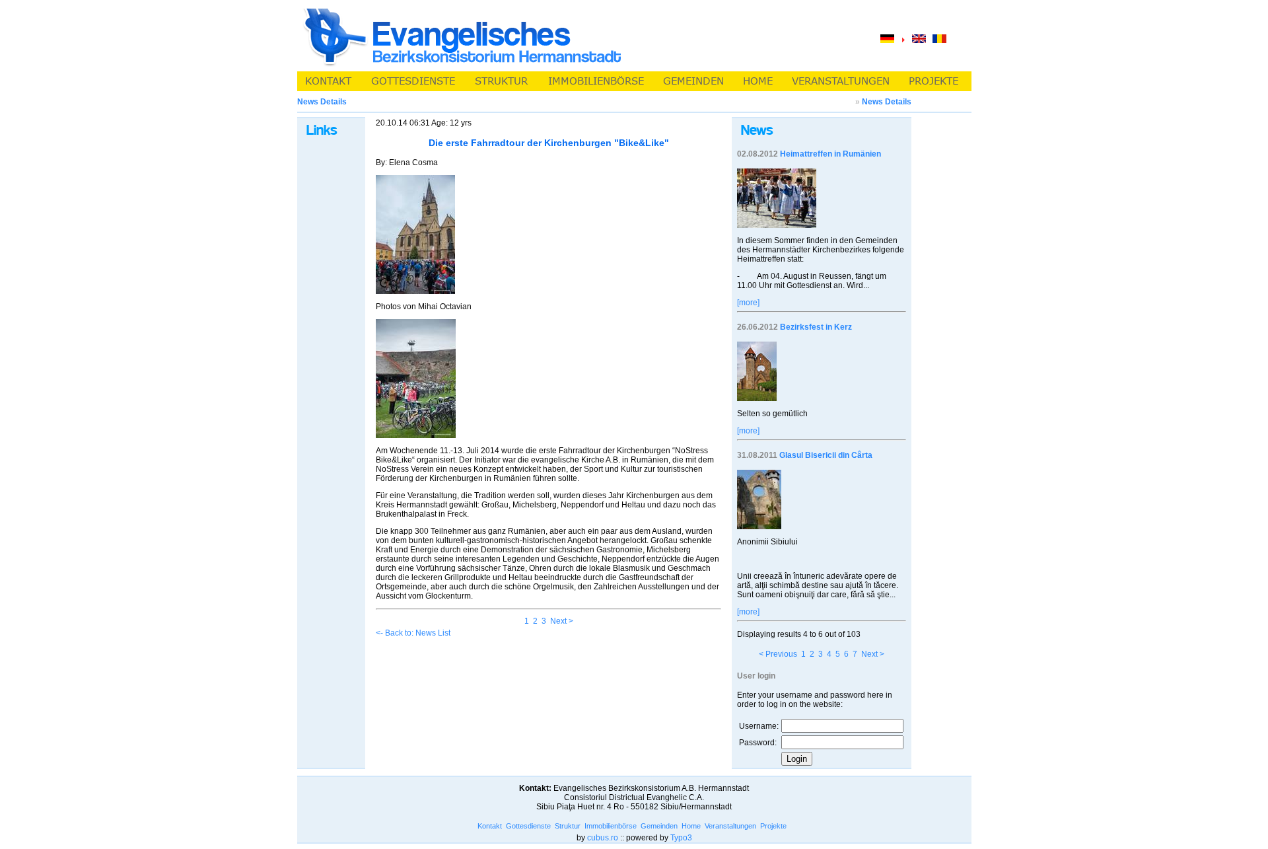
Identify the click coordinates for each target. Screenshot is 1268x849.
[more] (748, 302)
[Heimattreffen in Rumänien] (776, 225)
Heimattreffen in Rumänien (830, 154)
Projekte (773, 826)
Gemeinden (659, 826)
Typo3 (681, 837)
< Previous (778, 654)
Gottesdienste (528, 826)
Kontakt (489, 826)
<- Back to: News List (413, 633)
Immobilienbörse (610, 826)
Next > (561, 621)
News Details (886, 101)
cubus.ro (602, 837)
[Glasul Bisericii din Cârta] (759, 526)
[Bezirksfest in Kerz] (757, 398)
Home (691, 826)
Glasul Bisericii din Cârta (825, 455)
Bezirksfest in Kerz (816, 327)
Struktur (568, 826)
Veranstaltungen (730, 826)
